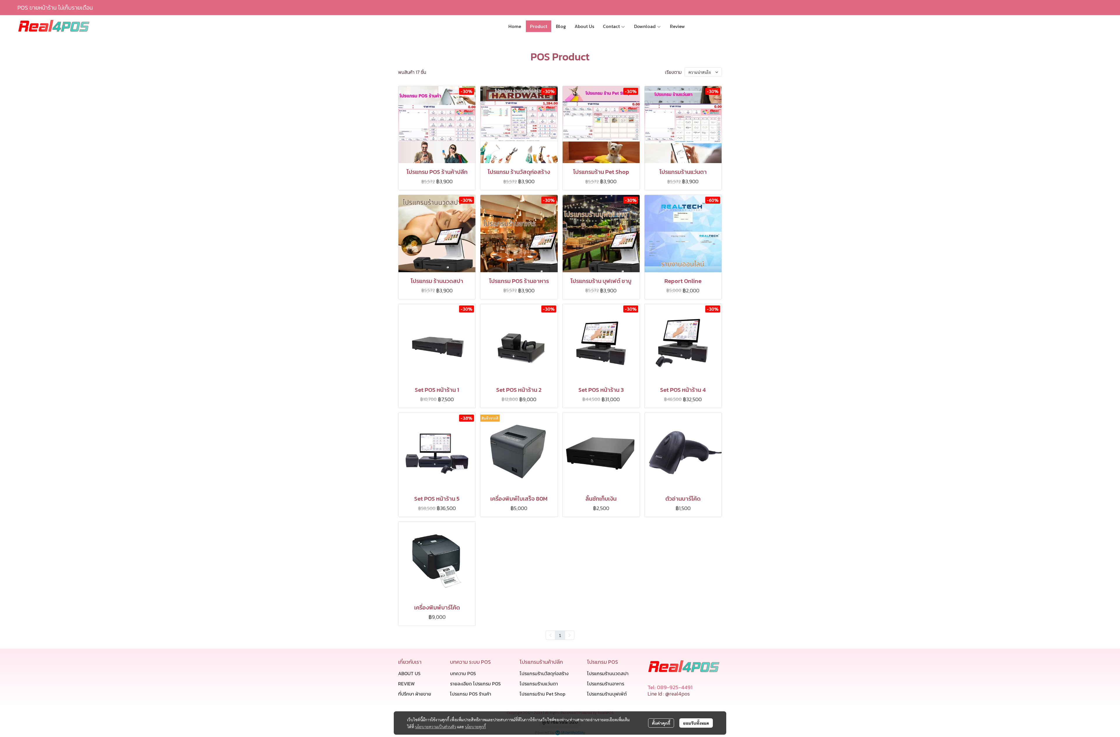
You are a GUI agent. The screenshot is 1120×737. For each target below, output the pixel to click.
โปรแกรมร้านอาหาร (605, 683)
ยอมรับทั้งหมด (696, 723)
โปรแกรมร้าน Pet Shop (542, 693)
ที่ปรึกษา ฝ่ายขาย (414, 693)
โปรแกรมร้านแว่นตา (539, 683)
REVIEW (406, 683)
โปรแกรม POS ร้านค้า (470, 693)
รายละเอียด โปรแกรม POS (475, 683)
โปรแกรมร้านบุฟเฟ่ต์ (607, 693)
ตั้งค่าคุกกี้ (661, 723)
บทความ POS (463, 673)
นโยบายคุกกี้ (475, 726)
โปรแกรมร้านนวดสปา (608, 673)
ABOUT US (409, 673)
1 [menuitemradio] (560, 635)
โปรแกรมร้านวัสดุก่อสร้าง (544, 673)
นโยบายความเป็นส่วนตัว (435, 726)
